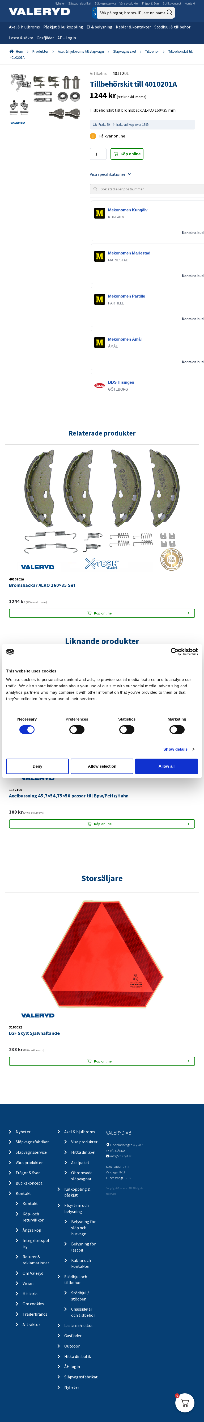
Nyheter (60, 3)
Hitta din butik (77, 1356)
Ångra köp (32, 1230)
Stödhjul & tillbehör (172, 27)
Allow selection (102, 766)
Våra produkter (129, 3)
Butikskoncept (172, 3)
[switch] (76, 729)
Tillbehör (152, 51)
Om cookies (33, 1303)
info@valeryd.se (120, 1156)
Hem (19, 51)
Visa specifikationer (107, 174)
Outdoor (72, 1346)
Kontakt (190, 3)
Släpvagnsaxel (124, 51)
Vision (28, 1283)
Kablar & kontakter (133, 27)
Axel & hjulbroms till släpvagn (81, 51)
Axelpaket (80, 1162)
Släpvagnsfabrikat (79, 3)
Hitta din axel (83, 1152)
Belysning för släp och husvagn (83, 1227)
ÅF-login (72, 1366)
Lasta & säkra (21, 37)
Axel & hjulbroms (24, 27)
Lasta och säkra (78, 1325)
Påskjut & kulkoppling (63, 27)
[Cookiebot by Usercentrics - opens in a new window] (174, 652)
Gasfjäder (45, 37)
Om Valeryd (33, 1273)
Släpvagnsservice (105, 3)
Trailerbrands (35, 1314)
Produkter (40, 51)
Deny (37, 766)
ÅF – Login (66, 37)
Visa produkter (84, 1141)
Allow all (167, 766)
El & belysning (99, 27)
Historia (30, 1293)
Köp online (131, 153)
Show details (175, 749)
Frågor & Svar (150, 3)
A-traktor (31, 1324)
